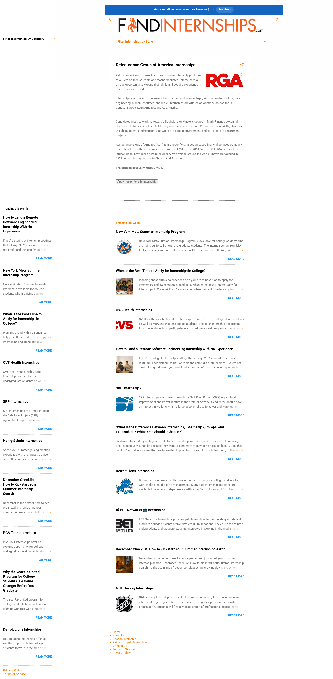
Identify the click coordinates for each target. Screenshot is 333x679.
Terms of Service (124, 649)
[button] (242, 65)
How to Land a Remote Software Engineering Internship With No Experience (174, 349)
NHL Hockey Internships (135, 588)
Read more (236, 259)
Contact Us (120, 646)
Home (117, 632)
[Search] (277, 20)
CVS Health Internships (134, 310)
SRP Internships (128, 388)
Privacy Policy (122, 653)
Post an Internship (124, 639)
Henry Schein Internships (22, 441)
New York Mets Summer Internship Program (150, 232)
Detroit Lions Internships (135, 471)
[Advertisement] (267, 114)
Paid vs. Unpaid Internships (130, 642)
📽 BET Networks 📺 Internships (140, 510)
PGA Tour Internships (19, 533)
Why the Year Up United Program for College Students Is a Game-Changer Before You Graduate (21, 581)
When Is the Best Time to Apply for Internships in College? (161, 271)
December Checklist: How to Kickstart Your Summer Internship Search (170, 549)
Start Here (225, 9)
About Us (119, 635)
